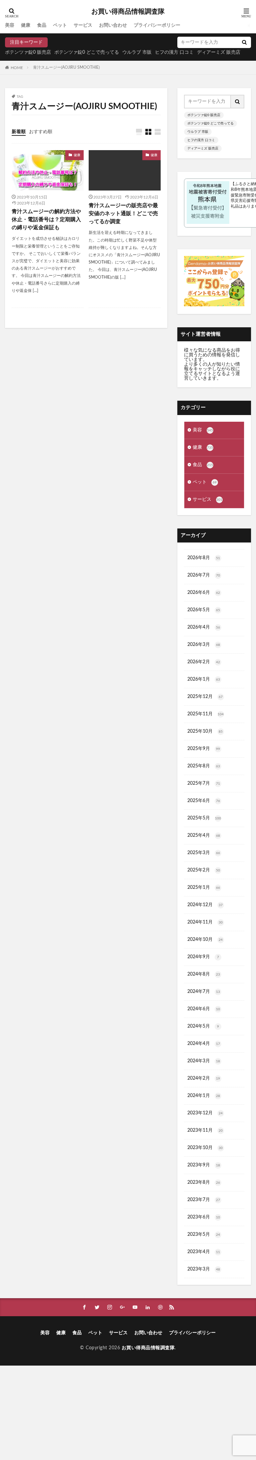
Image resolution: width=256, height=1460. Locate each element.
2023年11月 (205, 1130)
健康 (25, 25)
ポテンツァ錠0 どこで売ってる (86, 52)
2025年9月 (203, 748)
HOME (17, 67)
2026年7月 (203, 575)
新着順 (19, 131)
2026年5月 (203, 610)
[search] (244, 42)
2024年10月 (205, 939)
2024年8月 (203, 974)
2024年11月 (205, 922)
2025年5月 (204, 818)
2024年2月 (203, 1078)
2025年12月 (205, 696)
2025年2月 (203, 870)
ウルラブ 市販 (137, 52)
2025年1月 (203, 887)
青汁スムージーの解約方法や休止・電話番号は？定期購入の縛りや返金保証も (46, 219)
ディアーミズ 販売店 (202, 148)
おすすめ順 (40, 131)
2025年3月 (203, 852)
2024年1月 (203, 1095)
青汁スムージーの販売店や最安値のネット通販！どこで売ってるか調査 (123, 213)
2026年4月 (203, 627)
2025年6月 (203, 800)
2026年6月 (203, 592)
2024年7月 (203, 991)
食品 (41, 25)
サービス (83, 25)
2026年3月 (203, 644)
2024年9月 (203, 957)
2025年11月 (205, 714)
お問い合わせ (113, 25)
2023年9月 (203, 1165)
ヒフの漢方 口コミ (174, 52)
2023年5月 (203, 1234)
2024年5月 (203, 1026)
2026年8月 (203, 558)
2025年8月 (203, 766)
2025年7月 (203, 783)
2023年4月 (203, 1251)
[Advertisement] (128, 1412)
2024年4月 (203, 1043)
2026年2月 (203, 662)
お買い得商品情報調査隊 (128, 11)
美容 (9, 25)
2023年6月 (203, 1217)
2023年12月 (205, 1113)
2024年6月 (203, 1009)
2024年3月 (203, 1061)
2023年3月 (203, 1269)
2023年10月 (205, 1147)
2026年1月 (203, 679)
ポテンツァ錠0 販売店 (28, 52)
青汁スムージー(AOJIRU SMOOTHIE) (66, 67)
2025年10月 (205, 731)
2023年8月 (203, 1182)
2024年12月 (205, 904)
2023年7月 (203, 1199)
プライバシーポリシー (157, 25)
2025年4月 (203, 835)
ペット (60, 25)
